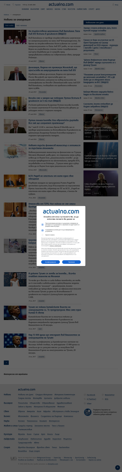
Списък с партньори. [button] (55, 246)
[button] (61, 235)
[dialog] (61, 236)
